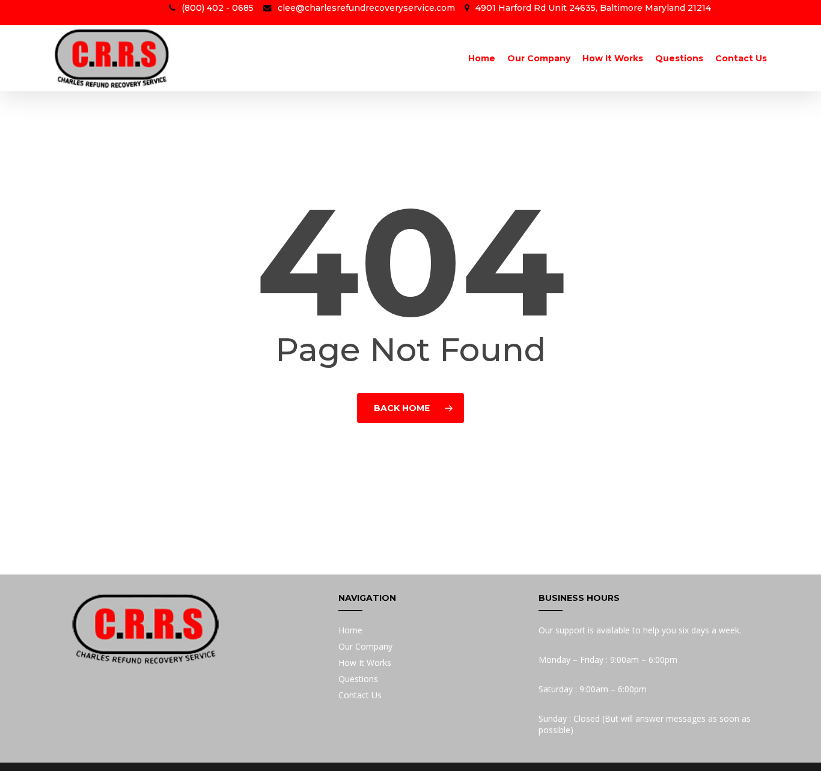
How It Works (364, 662)
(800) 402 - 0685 (218, 7)
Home (350, 630)
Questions (358, 678)
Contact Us (360, 695)
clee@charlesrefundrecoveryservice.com (366, 7)
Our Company (365, 646)
